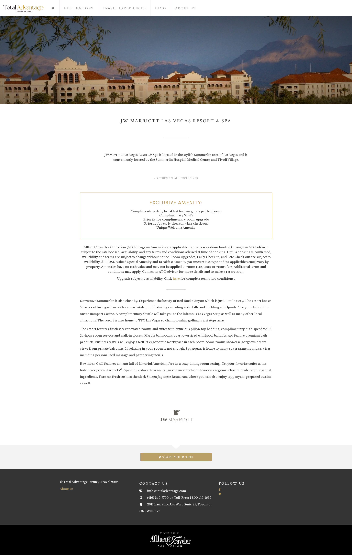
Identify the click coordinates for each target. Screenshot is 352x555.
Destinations (79, 8)
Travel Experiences (124, 8)
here (176, 278)
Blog (160, 8)
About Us (185, 8)
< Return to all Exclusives (176, 178)
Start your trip (177, 457)
